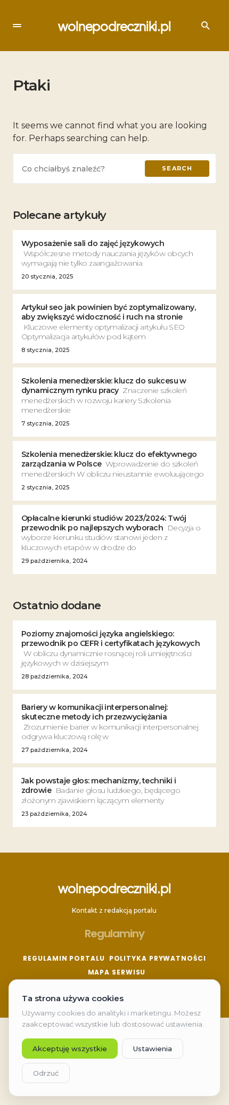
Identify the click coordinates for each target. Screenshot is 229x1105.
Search (177, 168)
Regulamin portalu (63, 958)
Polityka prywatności (157, 958)
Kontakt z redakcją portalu (114, 910)
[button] (17, 26)
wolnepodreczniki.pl (114, 26)
